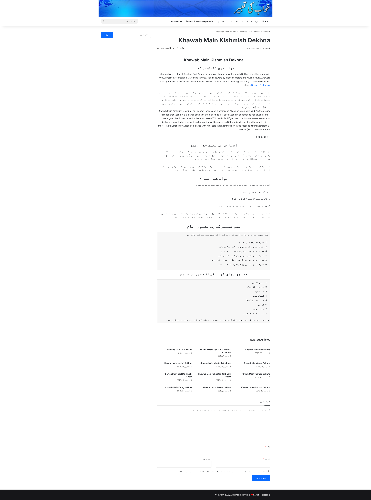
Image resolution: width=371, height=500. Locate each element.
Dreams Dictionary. (256, 85)
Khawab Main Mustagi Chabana (215, 363)
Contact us (176, 21)
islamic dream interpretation (200, 21)
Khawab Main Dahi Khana (257, 349)
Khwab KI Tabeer (230, 31)
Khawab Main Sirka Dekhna (256, 363)
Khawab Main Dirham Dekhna (255, 387)
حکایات (239, 21)
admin (265, 48)
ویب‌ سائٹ (207, 459)
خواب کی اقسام (225, 21)
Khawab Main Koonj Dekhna (178, 387)
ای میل (266, 459)
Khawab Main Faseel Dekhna (217, 387)
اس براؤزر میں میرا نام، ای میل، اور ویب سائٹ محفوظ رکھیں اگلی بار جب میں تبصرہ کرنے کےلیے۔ (222, 471)
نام (267, 446)
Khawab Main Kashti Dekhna (178, 363)
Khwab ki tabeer (260, 495)
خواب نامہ (253, 21)
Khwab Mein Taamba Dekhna (256, 374)
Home (265, 21)
